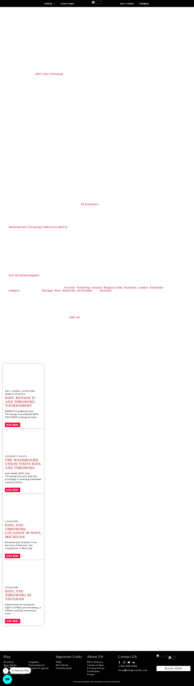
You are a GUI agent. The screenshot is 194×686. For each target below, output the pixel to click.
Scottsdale (84, 290)
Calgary (14, 290)
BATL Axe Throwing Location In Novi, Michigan (23, 531)
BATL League (12, 391)
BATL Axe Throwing (49, 74)
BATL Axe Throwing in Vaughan (18, 595)
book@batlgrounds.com (133, 670)
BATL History (95, 662)
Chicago (47, 290)
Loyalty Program (38, 668)
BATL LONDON (75, 268)
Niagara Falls (113, 287)
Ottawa (97, 287)
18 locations (89, 204)
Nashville (69, 290)
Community (46, 629)
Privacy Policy (96, 668)
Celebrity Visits (16, 456)
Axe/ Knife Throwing (10, 666)
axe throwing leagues (24, 275)
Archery (9, 662)
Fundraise (93, 671)
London (143, 287)
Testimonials (64, 668)
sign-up (74, 317)
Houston (106, 290)
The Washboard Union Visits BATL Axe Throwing (23, 464)
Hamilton (130, 287)
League (61, 629)
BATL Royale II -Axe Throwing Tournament (21, 401)
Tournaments (36, 665)
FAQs (59, 662)
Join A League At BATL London (36, 63)
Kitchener (157, 287)
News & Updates (15, 394)
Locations (28, 391)
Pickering (83, 287)
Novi (58, 290)
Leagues (33, 662)
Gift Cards (62, 665)
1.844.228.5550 (127, 666)
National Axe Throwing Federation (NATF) (38, 227)
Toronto (69, 287)
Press (91, 674)
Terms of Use (95, 665)
